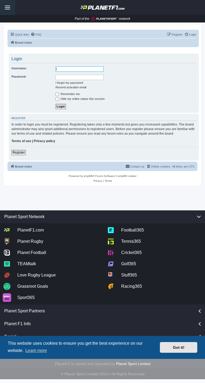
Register (19, 152)
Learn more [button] (36, 350)
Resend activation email (71, 87)
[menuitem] (36, 34)
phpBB (88, 176)
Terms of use (21, 141)
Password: (18, 76)
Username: (19, 68)
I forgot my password (69, 82)
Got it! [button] (178, 347)
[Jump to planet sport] (104, 19)
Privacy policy (44, 141)
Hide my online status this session (82, 98)
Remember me (70, 94)
